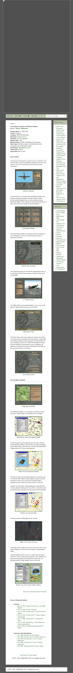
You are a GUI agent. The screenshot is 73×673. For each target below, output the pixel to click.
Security (58, 252)
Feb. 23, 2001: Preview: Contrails (27, 609)
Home (9, 116)
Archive (17, 116)
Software (58, 254)
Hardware (59, 236)
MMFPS (58, 243)
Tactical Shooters (61, 260)
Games (58, 232)
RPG (57, 251)
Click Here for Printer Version (28, 655)
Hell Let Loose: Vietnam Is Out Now (60, 175)
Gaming (58, 234)
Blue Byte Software (22, 138)
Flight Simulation (61, 231)
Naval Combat (60, 245)
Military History (60, 241)
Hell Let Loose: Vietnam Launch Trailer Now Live (61, 199)
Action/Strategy (60, 211)
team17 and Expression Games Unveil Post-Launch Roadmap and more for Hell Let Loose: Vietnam (61, 132)
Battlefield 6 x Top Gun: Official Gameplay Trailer (61, 181)
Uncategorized (60, 269)
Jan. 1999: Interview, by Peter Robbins (28, 635)
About (34, 116)
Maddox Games (21, 137)
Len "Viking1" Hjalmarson (20, 128)
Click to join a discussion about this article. (35, 591)
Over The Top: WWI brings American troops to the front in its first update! (61, 143)
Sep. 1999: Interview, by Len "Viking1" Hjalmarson (32, 637)
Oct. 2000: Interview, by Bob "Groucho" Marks (30, 646)
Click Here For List (24, 147)
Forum (26, 116)
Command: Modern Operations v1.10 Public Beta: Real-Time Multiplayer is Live (61, 190)
